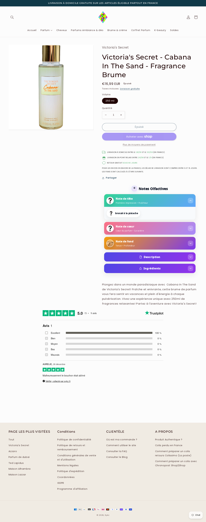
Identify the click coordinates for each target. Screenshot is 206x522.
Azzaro (13, 451)
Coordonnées (66, 477)
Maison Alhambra (20, 468)
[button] (12, 17)
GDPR (60, 483)
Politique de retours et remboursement (71, 447)
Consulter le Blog (117, 457)
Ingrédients (152, 268)
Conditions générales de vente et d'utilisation (76, 457)
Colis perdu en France (169, 445)
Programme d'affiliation (72, 489)
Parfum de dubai (19, 457)
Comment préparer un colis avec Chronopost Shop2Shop (176, 463)
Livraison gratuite (130, 88)
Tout (11, 439)
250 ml (110, 100)
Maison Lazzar (17, 474)
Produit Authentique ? (168, 439)
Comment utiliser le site (121, 445)
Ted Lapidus (16, 463)
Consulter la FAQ (116, 451)
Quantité (107, 108)
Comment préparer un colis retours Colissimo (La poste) (173, 453)
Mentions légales (68, 465)
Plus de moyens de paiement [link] (139, 144)
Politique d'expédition (70, 471)
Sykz (107, 515)
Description (152, 257)
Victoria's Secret (19, 445)
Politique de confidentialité (74, 439)
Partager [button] (111, 177)
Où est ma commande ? (121, 439)
